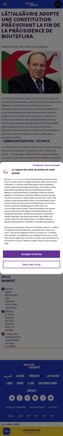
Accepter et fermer (31, 254)
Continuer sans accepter (46, 165)
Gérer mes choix (31, 264)
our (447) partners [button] (18, 179)
